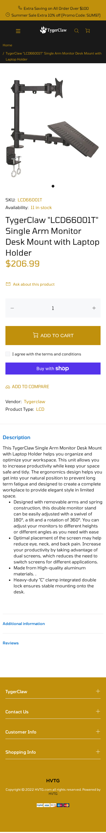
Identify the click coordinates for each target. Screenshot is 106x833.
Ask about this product (34, 284)
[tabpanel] (53, 128)
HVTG (53, 793)
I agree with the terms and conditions (46, 354)
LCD (40, 409)
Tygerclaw (34, 401)
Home (7, 45)
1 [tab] (53, 186)
